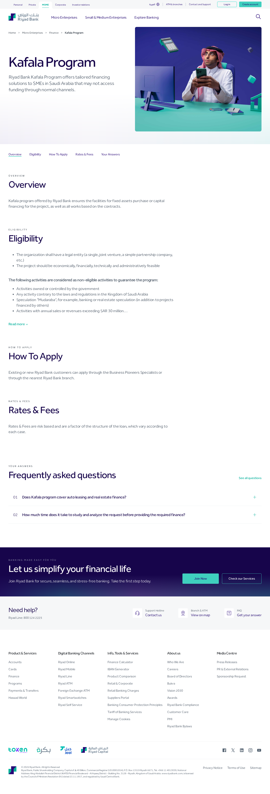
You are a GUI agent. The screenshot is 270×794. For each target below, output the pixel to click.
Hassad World (17, 698)
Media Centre (227, 653)
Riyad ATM (65, 683)
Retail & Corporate (120, 683)
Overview (15, 154)
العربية (152, 4)
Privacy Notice (213, 768)
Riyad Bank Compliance (183, 705)
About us (173, 653)
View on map (200, 615)
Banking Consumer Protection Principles (135, 705)
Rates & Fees (84, 154)
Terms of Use (236, 768)
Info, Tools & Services (123, 653)
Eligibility (35, 154)
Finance (13, 676)
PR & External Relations (232, 669)
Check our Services (241, 578)
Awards (172, 698)
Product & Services (22, 653)
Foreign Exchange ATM (74, 690)
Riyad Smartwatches (72, 698)
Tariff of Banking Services (125, 712)
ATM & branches (174, 4)
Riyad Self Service (70, 705)
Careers (172, 669)
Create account (250, 4)
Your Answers (110, 154)
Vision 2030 (175, 690)
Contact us (153, 615)
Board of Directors (179, 676)
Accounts (15, 662)
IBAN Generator (118, 669)
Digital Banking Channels (76, 653)
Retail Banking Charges (123, 690)
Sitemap (256, 768)
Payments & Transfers (23, 690)
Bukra (171, 683)
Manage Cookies (119, 719)
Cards (12, 669)
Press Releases (227, 662)
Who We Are (175, 662)
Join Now (200, 578)
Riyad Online (66, 662)
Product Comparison (122, 676)
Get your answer (249, 615)
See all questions (250, 478)
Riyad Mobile (66, 669)
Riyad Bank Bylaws (179, 726)
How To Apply (58, 154)
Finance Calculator (120, 662)
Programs (15, 683)
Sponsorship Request (231, 676)
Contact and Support (200, 4)
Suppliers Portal (118, 698)
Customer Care (178, 712)
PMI (169, 719)
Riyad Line (65, 676)
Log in (227, 4)
